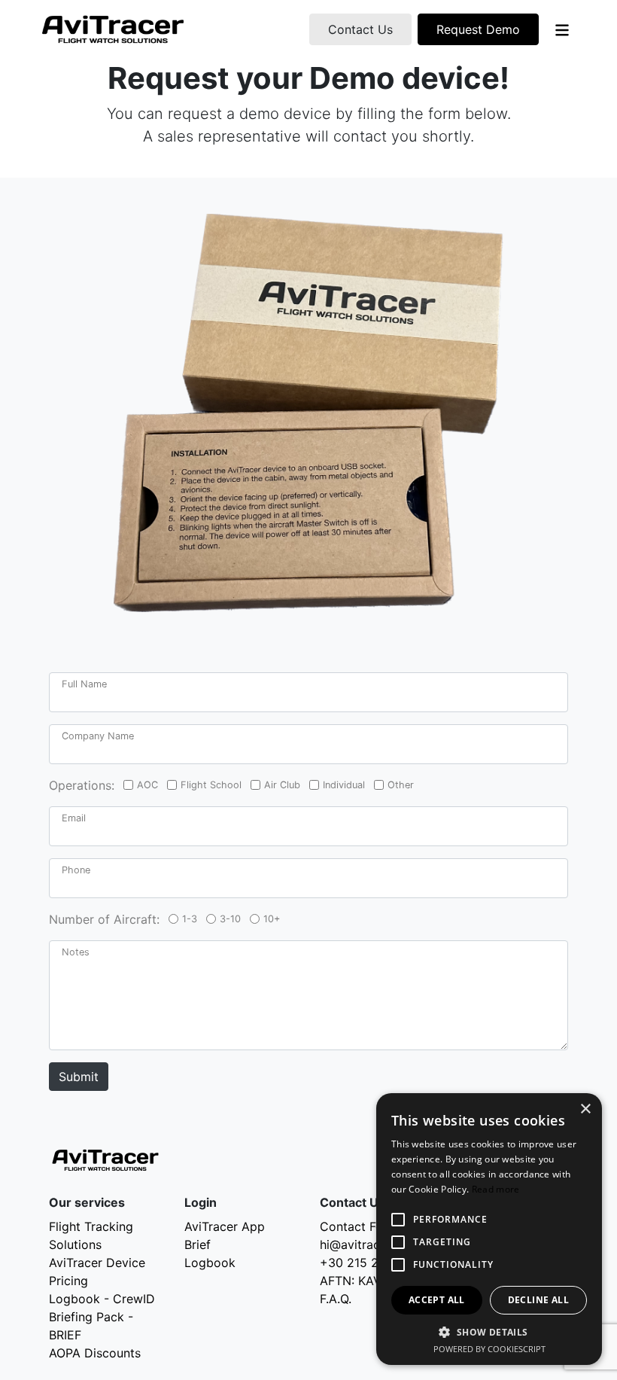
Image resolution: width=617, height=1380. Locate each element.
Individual (344, 785)
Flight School (211, 785)
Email (74, 818)
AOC (147, 785)
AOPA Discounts (95, 1352)
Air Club (282, 785)
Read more (496, 1189)
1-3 (189, 919)
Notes (76, 952)
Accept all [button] (437, 1299)
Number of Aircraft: (104, 919)
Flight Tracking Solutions (91, 1235)
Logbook (210, 1262)
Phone (76, 870)
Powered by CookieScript (489, 1348)
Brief (197, 1244)
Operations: (81, 785)
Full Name (84, 684)
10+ (271, 919)
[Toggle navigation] (562, 29)
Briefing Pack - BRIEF (91, 1325)
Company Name (98, 736)
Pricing (68, 1280)
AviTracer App (224, 1226)
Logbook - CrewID (102, 1298)
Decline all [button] (538, 1299)
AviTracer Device (97, 1262)
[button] (489, 1331)
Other (401, 785)
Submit (79, 1076)
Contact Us (360, 29)
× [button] (585, 1109)
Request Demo (478, 29)
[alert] (489, 1229)
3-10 (230, 919)
